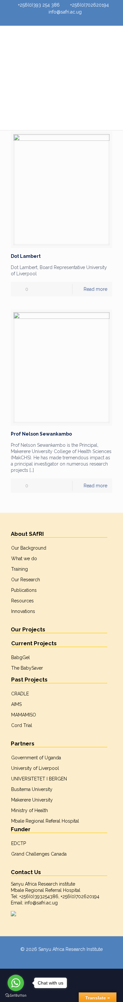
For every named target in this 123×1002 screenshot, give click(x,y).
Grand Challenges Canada (39, 854)
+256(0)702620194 (89, 5)
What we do (24, 558)
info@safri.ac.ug (65, 12)
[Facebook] (53, 20)
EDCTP (18, 843)
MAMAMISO (23, 714)
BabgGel (20, 657)
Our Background (28, 548)
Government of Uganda (36, 757)
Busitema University (31, 789)
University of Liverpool (35, 768)
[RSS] (69, 20)
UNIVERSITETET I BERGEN (39, 778)
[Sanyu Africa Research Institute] (61, 39)
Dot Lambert (26, 256)
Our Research (25, 579)
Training (19, 569)
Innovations (23, 611)
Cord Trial (21, 725)
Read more (95, 289)
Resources (22, 600)
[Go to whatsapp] (16, 983)
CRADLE (20, 693)
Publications (24, 590)
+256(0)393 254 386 (39, 5)
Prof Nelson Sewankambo (41, 434)
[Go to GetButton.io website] (15, 995)
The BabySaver (27, 668)
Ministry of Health (29, 810)
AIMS (16, 704)
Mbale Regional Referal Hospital (45, 821)
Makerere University (32, 800)
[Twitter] (61, 20)
